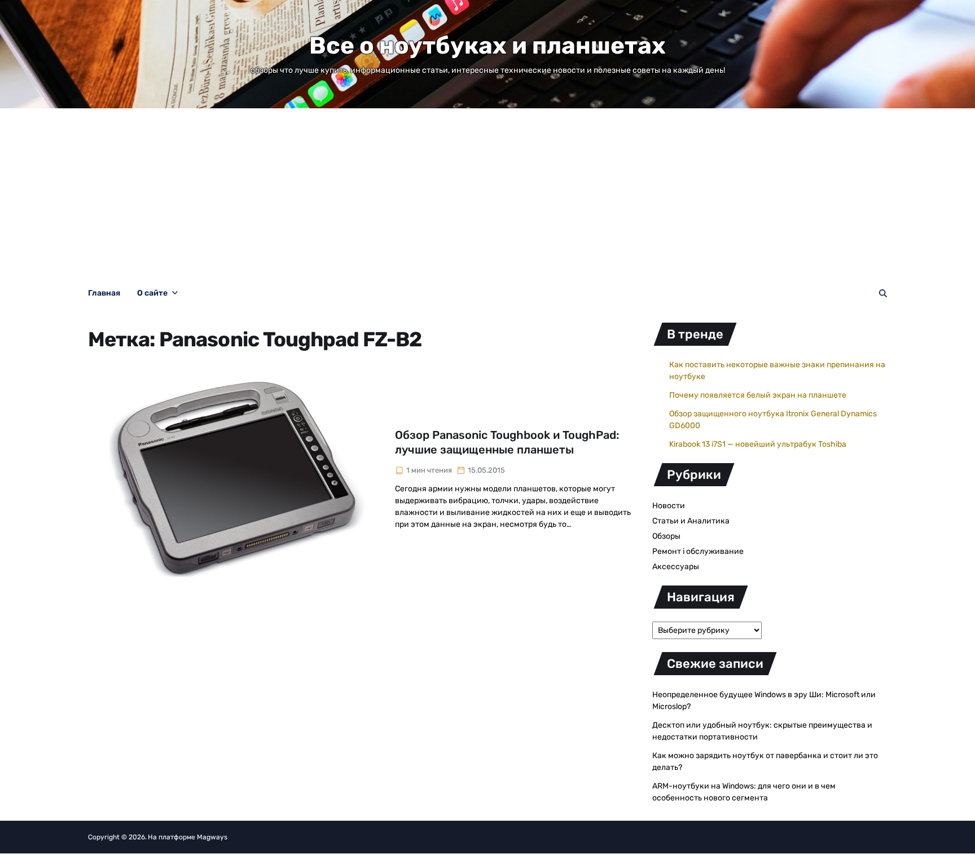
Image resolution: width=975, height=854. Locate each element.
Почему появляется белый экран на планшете (757, 395)
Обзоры (666, 536)
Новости (668, 505)
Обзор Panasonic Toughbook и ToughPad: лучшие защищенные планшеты (507, 442)
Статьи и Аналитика (691, 521)
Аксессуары (675, 566)
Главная (104, 293)
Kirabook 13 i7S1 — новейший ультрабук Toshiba (757, 444)
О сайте (152, 293)
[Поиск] (883, 293)
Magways (212, 837)
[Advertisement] (487, 193)
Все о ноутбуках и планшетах (487, 46)
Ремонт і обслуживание (698, 551)
